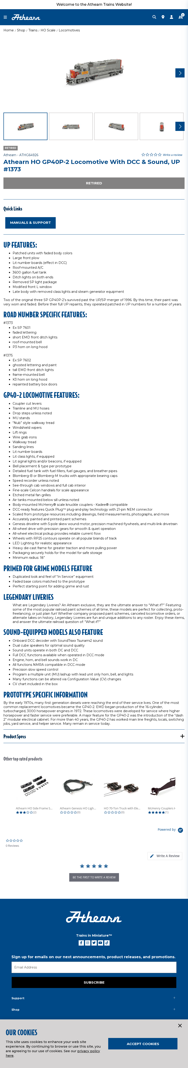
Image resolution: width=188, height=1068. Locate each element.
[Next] (180, 72)
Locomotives (69, 30)
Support (17, 998)
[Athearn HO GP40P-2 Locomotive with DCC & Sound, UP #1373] (94, 72)
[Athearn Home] (26, 17)
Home (8, 30)
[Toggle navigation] (7, 17)
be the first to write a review (94, 877)
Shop (21, 30)
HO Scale (48, 30)
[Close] (179, 1026)
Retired (94, 183)
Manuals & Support (30, 222)
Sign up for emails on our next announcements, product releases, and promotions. (93, 957)
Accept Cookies (143, 1044)
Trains (32, 30)
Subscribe (94, 982)
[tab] (164, 856)
